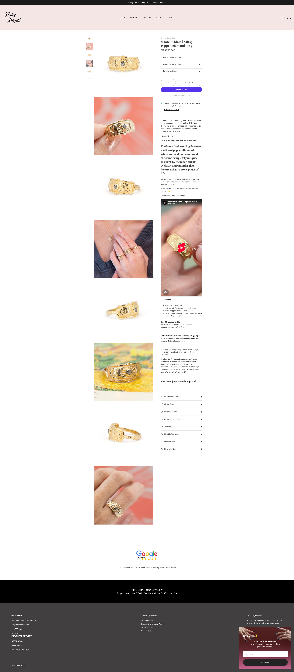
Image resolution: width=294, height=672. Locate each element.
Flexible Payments (171, 434)
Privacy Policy (146, 631)
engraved (191, 381)
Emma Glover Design (169, 38)
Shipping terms (170, 412)
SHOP (122, 18)
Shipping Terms (147, 620)
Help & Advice (170, 449)
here (173, 567)
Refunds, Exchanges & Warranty (153, 624)
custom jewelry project (191, 336)
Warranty (168, 427)
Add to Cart (189, 82)
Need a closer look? (172, 397)
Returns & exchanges (172, 419)
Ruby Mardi (21, 665)
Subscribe (265, 662)
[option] (89, 39)
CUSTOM (147, 18)
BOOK (169, 18)
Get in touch (166, 336)
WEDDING (134, 18)
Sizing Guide (169, 404)
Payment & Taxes (147, 627)
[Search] (283, 17)
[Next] (89, 78)
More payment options (181, 95)
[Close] (288, 630)
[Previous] (89, 32)
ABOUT (159, 18)
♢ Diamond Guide (168, 441)
